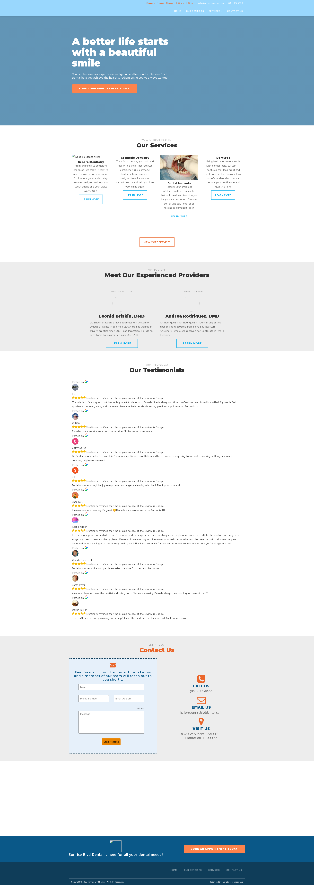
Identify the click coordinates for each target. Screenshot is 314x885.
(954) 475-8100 (235, 3)
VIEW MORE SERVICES (157, 242)
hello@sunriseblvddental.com (211, 3)
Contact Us (235, 10)
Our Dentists (195, 10)
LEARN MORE (91, 199)
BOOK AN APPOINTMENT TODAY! (215, 848)
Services (214, 10)
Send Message (111, 741)
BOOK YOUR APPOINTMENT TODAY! (105, 88)
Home (177, 10)
